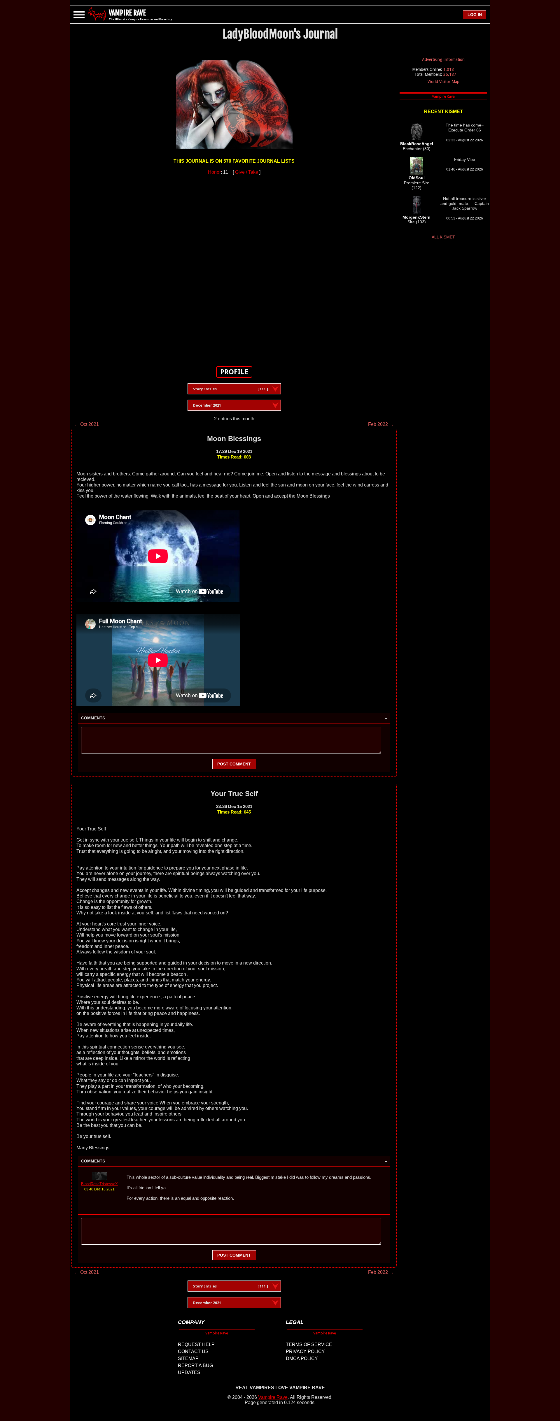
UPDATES (189, 1372)
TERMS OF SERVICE (309, 1344)
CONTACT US (193, 1351)
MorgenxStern (416, 217)
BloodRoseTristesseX (99, 1184)
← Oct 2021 (86, 424)
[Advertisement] (234, 267)
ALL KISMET (443, 237)
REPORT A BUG (195, 1365)
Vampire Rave (273, 1397)
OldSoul (417, 177)
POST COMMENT (234, 764)
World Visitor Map (443, 81)
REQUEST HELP (196, 1344)
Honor (214, 172)
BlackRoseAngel (416, 143)
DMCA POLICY (302, 1358)
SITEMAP (188, 1358)
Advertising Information (443, 59)
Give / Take (246, 172)
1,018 (448, 69)
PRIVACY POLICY (305, 1351)
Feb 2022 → (381, 424)
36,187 (449, 74)
